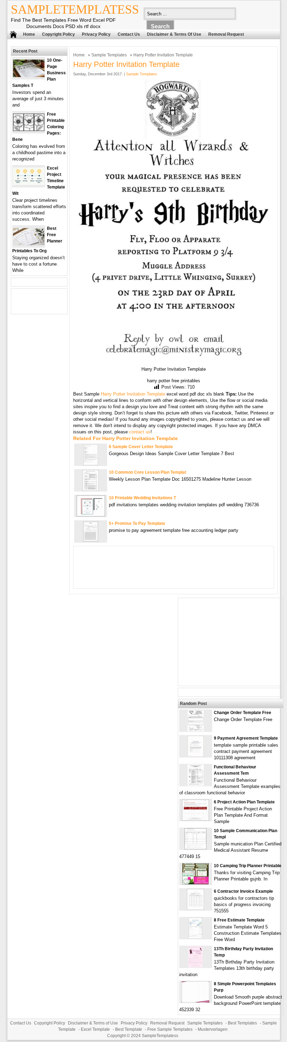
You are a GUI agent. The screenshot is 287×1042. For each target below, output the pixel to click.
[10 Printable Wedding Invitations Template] (91, 514)
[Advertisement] (230, 642)
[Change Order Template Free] (196, 729)
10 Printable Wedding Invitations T (142, 497)
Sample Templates (109, 55)
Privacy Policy (96, 34)
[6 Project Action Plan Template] (195, 819)
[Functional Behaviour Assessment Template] (196, 784)
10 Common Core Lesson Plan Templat (147, 472)
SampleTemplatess (75, 9)
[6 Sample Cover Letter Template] (90, 463)
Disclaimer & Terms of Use (174, 34)
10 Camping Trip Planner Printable (247, 865)
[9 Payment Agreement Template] (196, 755)
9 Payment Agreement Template (246, 738)
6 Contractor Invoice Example (243, 891)
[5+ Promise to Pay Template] (91, 540)
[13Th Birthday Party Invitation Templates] (195, 965)
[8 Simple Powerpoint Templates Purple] (195, 1000)
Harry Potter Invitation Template (133, 394)
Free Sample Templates (169, 1029)
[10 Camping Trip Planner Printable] (195, 882)
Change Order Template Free (242, 712)
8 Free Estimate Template (239, 920)
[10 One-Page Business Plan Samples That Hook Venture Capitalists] (28, 75)
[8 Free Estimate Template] (195, 937)
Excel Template (95, 1029)
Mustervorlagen (212, 1029)
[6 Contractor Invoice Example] (195, 908)
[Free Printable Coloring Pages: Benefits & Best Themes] (28, 129)
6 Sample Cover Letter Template (141, 446)
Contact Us (129, 34)
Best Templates (242, 1023)
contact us (139, 431)
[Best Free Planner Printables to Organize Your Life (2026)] (28, 243)
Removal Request (226, 34)
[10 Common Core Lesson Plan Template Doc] (91, 489)
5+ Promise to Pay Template (137, 523)
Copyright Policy (58, 34)
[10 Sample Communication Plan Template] (195, 847)
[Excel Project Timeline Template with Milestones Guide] (28, 183)
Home (29, 34)
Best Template (128, 1029)
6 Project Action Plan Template (244, 802)
